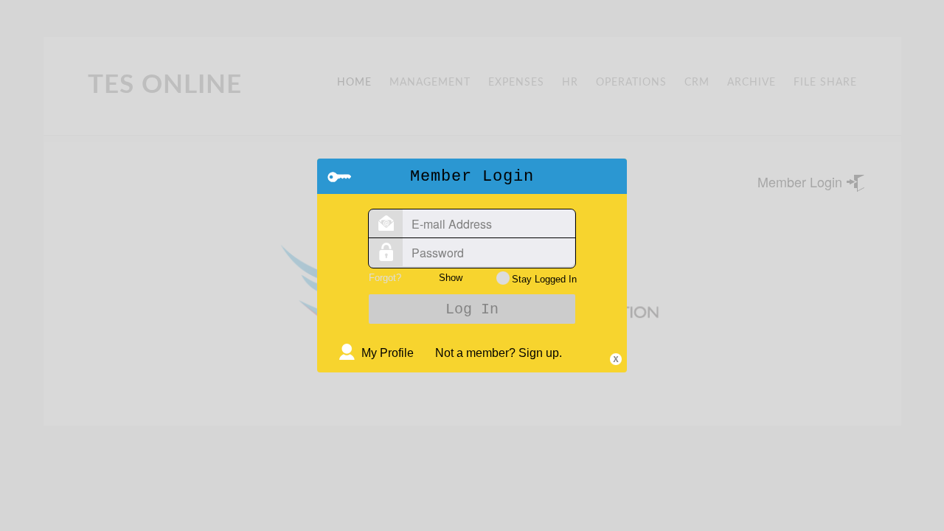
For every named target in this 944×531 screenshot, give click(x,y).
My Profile (387, 353)
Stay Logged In (544, 279)
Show (450, 277)
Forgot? (385, 277)
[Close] (616, 359)
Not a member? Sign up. (498, 353)
